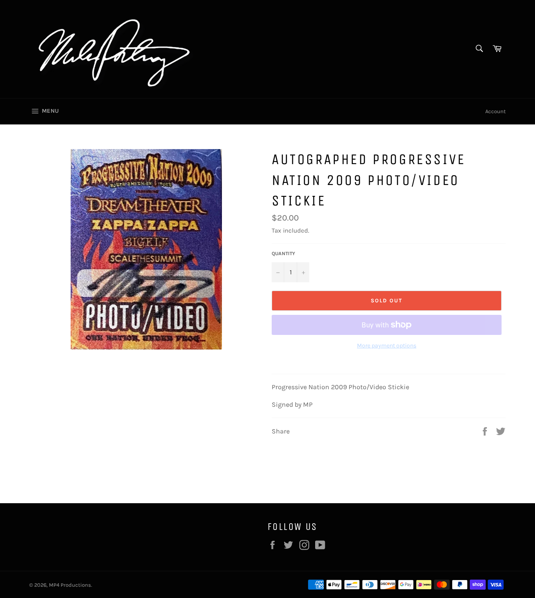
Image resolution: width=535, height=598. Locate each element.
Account (495, 111)
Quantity (283, 253)
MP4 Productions (70, 585)
